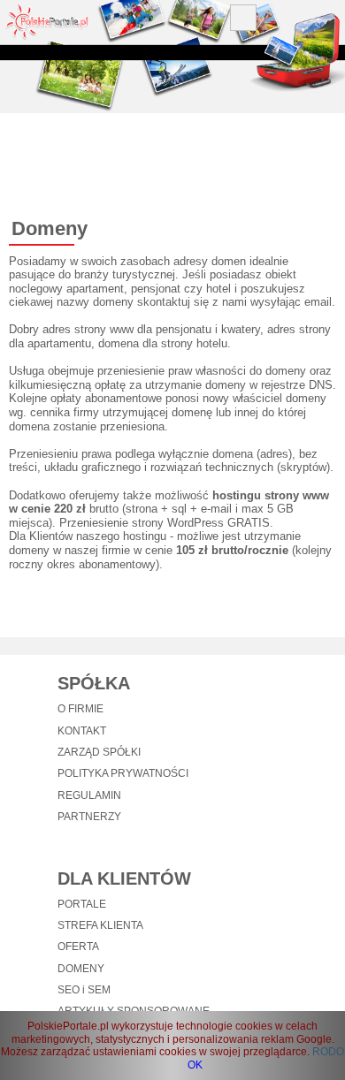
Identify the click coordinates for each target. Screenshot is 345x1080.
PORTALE (82, 904)
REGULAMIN (89, 795)
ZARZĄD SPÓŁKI (99, 752)
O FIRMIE (81, 709)
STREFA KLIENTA (100, 925)
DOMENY (81, 968)
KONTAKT (82, 731)
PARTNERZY (89, 816)
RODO (328, 1052)
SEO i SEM (84, 990)
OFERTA (78, 946)
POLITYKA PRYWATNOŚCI (123, 773)
